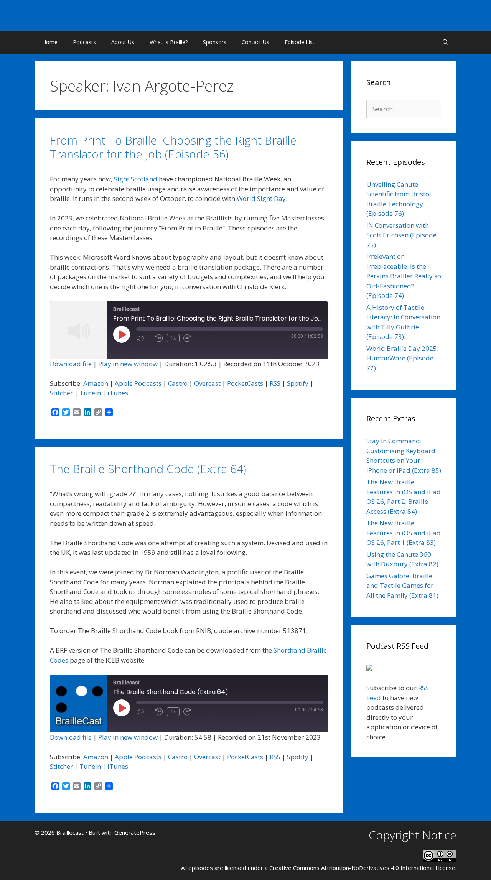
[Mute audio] (144, 338)
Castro (178, 383)
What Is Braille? (169, 42)
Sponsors (214, 42)
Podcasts (84, 42)
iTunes (117, 392)
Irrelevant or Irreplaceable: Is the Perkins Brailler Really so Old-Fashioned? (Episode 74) (403, 276)
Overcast (207, 383)
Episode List (300, 42)
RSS (275, 383)
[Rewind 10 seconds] (159, 338)
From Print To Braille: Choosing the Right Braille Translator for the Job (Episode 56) (173, 147)
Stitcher (61, 392)
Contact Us (255, 42)
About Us (122, 42)
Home (50, 42)
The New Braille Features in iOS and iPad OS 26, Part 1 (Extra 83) (403, 532)
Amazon (95, 383)
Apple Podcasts (138, 383)
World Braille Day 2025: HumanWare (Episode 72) (402, 358)
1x (173, 338)
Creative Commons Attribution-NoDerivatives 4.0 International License (362, 868)
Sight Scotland (135, 178)
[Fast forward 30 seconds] (191, 338)
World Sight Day (261, 198)
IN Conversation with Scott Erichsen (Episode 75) (401, 235)
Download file (71, 363)
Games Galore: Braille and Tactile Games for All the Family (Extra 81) (402, 585)
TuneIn (90, 392)
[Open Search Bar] (445, 42)
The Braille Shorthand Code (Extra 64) (148, 469)
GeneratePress (134, 832)
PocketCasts (245, 383)
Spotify (297, 383)
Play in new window (128, 363)
